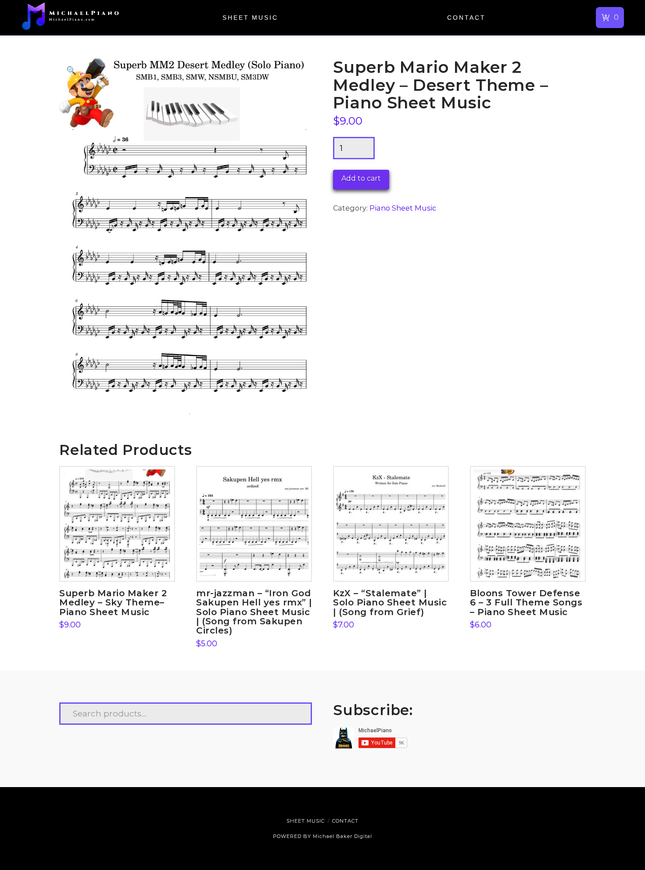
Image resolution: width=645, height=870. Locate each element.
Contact (345, 821)
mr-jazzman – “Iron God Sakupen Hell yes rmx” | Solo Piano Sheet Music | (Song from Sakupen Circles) (254, 611)
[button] (610, 17)
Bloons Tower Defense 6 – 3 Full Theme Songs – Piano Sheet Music (526, 602)
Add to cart (361, 178)
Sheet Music (306, 821)
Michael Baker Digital (342, 836)
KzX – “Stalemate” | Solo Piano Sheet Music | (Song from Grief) (390, 602)
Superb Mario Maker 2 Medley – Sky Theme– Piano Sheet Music (113, 602)
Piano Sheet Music (402, 208)
